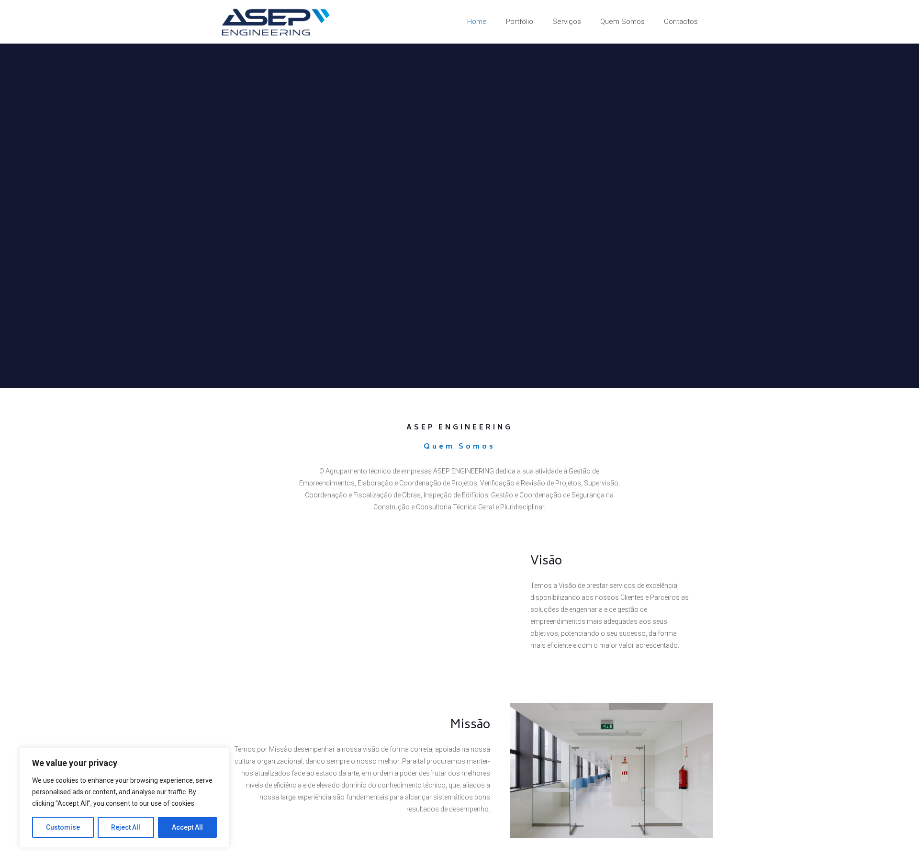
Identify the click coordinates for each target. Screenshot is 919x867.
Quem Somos (459, 447)
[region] (124, 797)
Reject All (125, 827)
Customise (63, 827)
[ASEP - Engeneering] (276, 21)
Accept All (187, 827)
